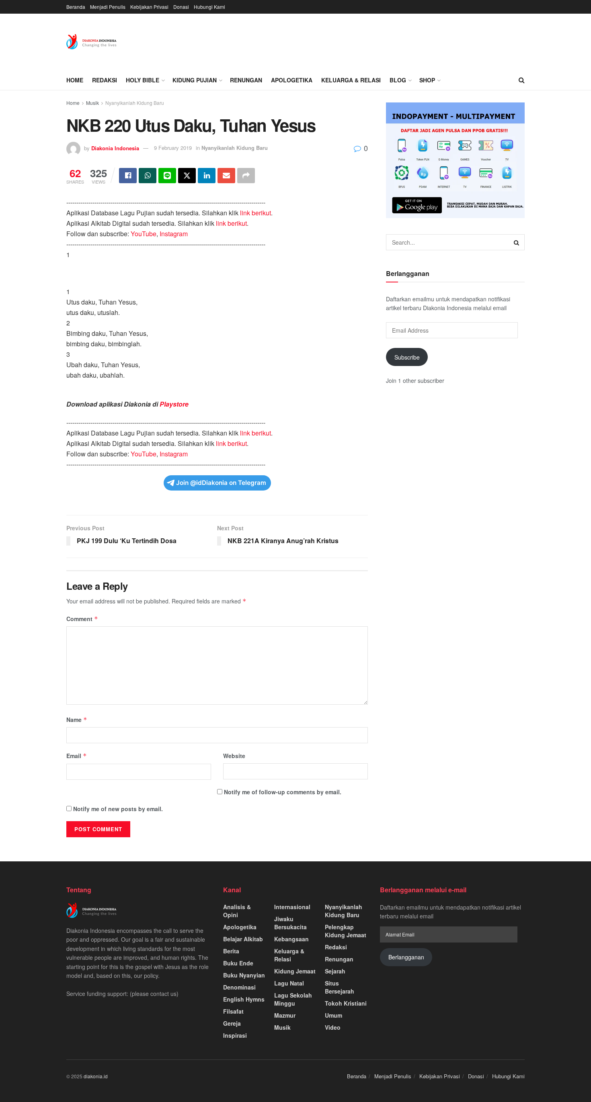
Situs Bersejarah (339, 987)
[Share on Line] (167, 175)
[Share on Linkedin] (206, 175)
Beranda (75, 6)
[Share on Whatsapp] (147, 175)
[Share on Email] (226, 175)
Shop (427, 80)
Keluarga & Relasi (351, 80)
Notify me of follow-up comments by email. (282, 792)
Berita (231, 951)
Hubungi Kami (209, 6)
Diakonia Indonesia (115, 147)
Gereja (232, 1023)
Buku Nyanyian (244, 975)
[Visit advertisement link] (455, 160)
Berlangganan (406, 957)
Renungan (246, 80)
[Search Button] (522, 80)
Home (74, 80)
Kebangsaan (291, 939)
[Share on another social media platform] (246, 175)
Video (333, 1027)
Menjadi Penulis (107, 6)
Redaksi (104, 80)
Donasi (181, 6)
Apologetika (291, 80)
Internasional (292, 907)
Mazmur (285, 1015)
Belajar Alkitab (243, 939)
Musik (92, 102)
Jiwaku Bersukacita (290, 923)
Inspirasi (235, 1035)
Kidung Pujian (194, 80)
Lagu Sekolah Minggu (293, 999)
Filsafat (233, 1011)
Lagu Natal (289, 983)
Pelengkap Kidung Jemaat (345, 931)
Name (76, 720)
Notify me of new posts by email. (118, 809)
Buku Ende (238, 963)
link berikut (255, 212)
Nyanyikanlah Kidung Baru (134, 102)
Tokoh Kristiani (346, 1003)
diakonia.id (96, 1076)
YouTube (143, 233)
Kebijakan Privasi (149, 6)
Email (76, 756)
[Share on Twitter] (187, 175)
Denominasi (239, 987)
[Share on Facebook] (128, 175)
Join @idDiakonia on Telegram (221, 483)
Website (234, 756)
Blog (398, 80)
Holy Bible (142, 80)
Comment (82, 619)
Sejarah (335, 971)
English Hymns (244, 999)
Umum (333, 1015)
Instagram (174, 233)
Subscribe (407, 357)
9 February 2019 (173, 147)
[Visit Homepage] (91, 41)
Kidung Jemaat (295, 971)
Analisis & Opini (237, 911)
